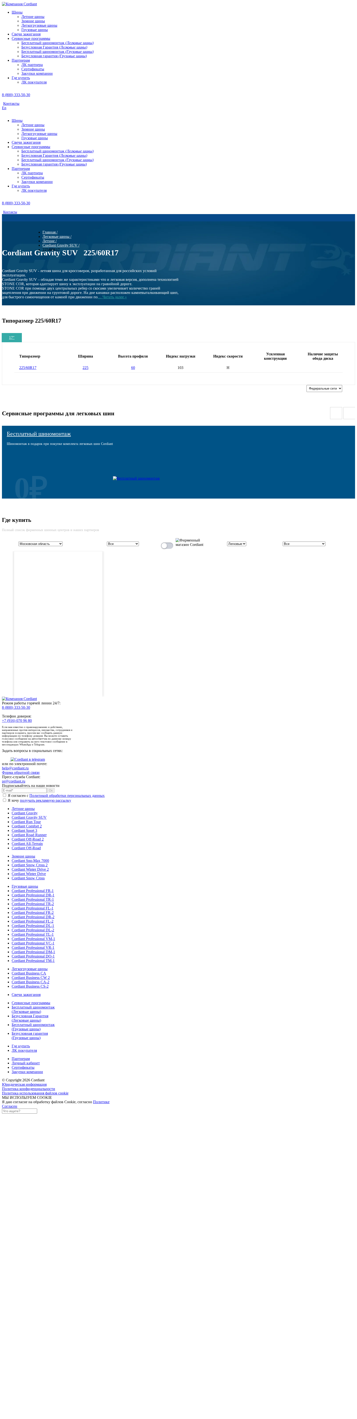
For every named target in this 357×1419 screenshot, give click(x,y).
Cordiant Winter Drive (29, 874)
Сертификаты (23, 1067)
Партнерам (21, 1059)
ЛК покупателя (24, 1050)
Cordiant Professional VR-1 (33, 947)
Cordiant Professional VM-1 (33, 939)
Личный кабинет (26, 1063)
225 (85, 368)
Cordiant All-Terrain (27, 844)
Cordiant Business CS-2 (30, 986)
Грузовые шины (25, 886)
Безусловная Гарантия (30, 1018)
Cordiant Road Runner (29, 835)
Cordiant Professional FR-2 (33, 912)
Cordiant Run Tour (26, 822)
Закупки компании (27, 1072)
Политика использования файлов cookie (35, 1093)
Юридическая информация (24, 1084)
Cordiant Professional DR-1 (33, 895)
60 (133, 368)
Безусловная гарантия (30, 1035)
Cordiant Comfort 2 (27, 826)
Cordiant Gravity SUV (29, 817)
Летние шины (23, 809)
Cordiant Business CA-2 (30, 982)
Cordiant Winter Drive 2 (30, 869)
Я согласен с (56, 795)
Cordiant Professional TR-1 (33, 899)
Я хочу (39, 800)
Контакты (11, 103)
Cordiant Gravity (25, 813)
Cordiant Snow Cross (28, 878)
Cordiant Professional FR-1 (33, 891)
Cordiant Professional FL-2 (32, 921)
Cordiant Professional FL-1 (32, 908)
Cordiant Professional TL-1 (33, 934)
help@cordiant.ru (15, 768)
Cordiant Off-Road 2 (28, 839)
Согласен (9, 1106)
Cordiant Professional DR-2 (33, 917)
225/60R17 (27, 368)
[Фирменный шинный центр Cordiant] (186, 545)
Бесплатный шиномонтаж (39, 434)
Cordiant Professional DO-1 (33, 956)
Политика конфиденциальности (28, 1089)
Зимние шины (23, 856)
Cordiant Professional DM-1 (33, 952)
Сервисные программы (31, 1003)
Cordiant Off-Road (26, 848)
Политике (101, 1102)
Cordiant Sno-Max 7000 (30, 861)
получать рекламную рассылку (45, 800)
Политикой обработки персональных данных (67, 795)
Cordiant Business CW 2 (31, 978)
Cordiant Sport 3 (24, 830)
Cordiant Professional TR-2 (33, 904)
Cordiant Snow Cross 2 (30, 865)
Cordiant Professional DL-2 (33, 930)
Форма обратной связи (21, 772)
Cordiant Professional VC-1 (33, 943)
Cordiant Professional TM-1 (33, 961)
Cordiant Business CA (29, 973)
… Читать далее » (112, 297)
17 (12, 337)
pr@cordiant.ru (13, 781)
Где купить (21, 1046)
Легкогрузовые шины (30, 969)
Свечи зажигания (26, 995)
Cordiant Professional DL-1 (33, 926)
